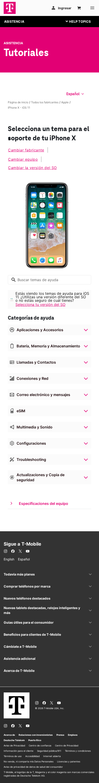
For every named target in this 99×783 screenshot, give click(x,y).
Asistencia (13, 43)
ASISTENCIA (14, 21)
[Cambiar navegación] (81, 21)
